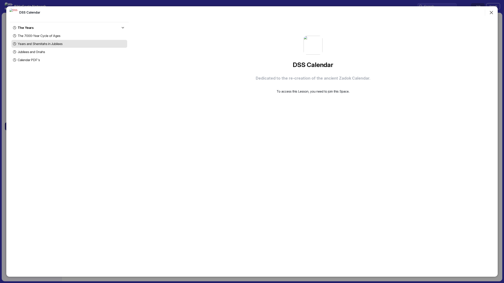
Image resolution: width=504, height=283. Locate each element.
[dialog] (252, 141)
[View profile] (13, 13)
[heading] (29, 12)
